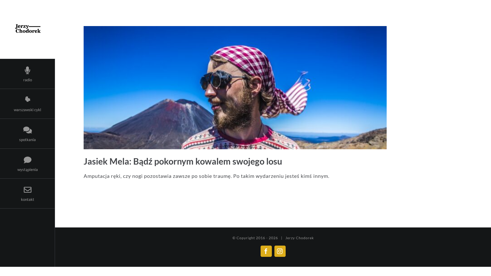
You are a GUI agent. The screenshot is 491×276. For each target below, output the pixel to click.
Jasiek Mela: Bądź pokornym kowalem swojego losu (183, 161)
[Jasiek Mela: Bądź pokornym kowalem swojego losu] (273, 87)
